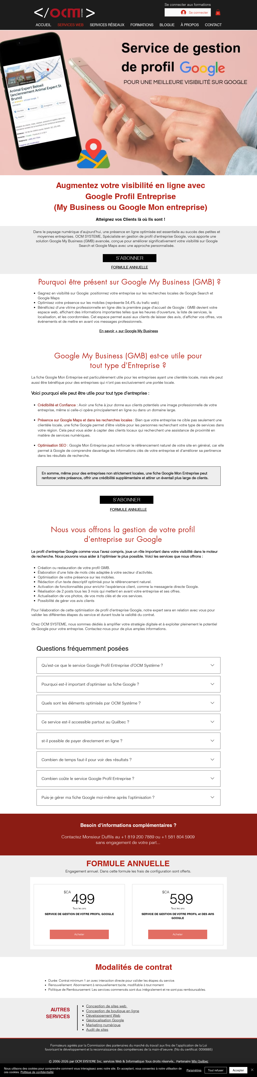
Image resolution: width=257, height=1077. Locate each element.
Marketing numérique (103, 1025)
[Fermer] (252, 1070)
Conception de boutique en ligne (112, 1011)
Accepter (238, 1070)
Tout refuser (215, 1070)
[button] (217, 12)
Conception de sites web (106, 1006)
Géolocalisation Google (105, 1020)
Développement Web (103, 1015)
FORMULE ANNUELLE (129, 267)
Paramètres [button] (194, 1070)
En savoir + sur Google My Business (128, 331)
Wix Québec (200, 1061)
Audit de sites (97, 1029)
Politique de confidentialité (37, 1072)
